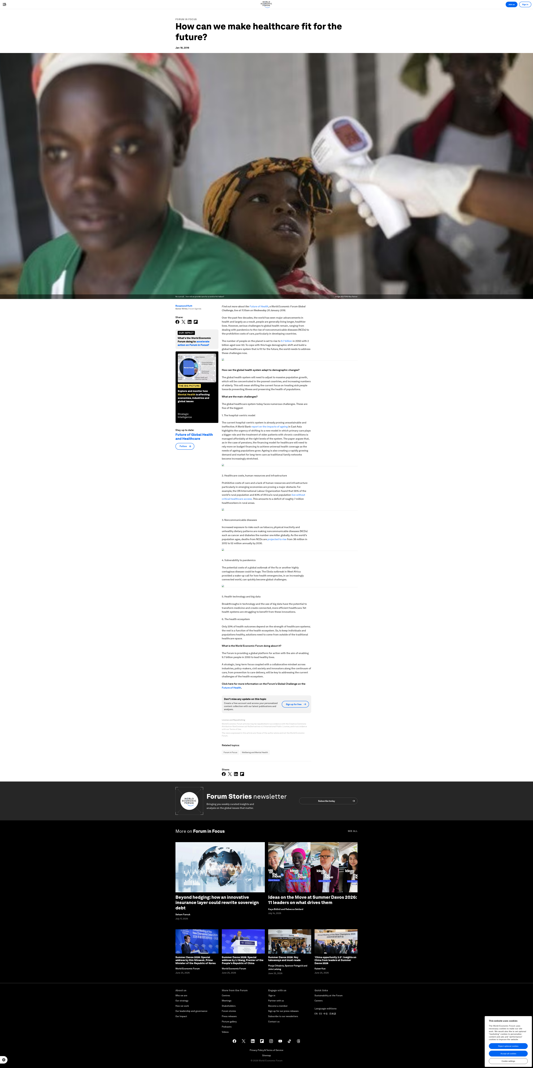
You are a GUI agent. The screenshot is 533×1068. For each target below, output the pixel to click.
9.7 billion (286, 340)
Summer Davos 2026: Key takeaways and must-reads (284, 959)
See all (353, 831)
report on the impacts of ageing (269, 426)
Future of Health (259, 306)
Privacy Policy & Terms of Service (266, 1050)
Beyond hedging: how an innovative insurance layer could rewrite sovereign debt (217, 902)
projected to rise (276, 539)
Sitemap (266, 1055)
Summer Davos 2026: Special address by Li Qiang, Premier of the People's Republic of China (242, 960)
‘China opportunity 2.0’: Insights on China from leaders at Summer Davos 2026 (335, 960)
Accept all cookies (508, 1053)
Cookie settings (508, 1061)
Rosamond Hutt (183, 306)
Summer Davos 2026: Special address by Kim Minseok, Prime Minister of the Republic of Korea (195, 960)
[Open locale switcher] (3, 1059)
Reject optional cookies (508, 1046)
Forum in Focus (186, 19)
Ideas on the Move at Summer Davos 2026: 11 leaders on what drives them (312, 899)
